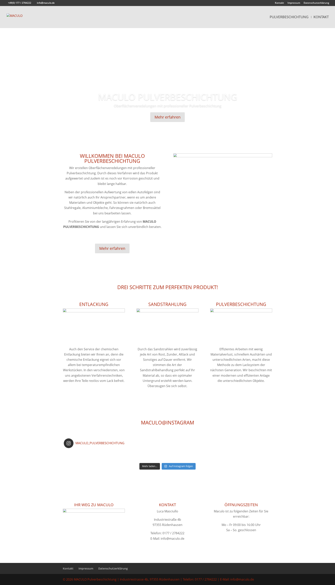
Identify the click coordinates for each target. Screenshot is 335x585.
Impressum (294, 3)
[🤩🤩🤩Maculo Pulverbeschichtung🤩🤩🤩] (253, 453)
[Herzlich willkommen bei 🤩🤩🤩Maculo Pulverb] (184, 453)
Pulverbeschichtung (289, 17)
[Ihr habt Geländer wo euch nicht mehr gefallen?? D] (115, 453)
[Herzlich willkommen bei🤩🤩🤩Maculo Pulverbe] (219, 453)
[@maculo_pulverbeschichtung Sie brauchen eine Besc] (81, 453)
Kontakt (279, 3)
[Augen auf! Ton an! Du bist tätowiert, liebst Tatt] (115, 458)
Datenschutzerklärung (316, 3)
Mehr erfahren (167, 117)
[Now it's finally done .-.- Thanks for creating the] (253, 458)
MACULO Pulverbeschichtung (167, 97)
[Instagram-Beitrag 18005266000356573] (150, 453)
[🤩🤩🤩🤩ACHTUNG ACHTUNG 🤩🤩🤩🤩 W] (219, 458)
